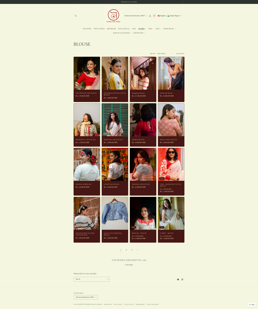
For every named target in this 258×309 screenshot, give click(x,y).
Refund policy (108, 304)
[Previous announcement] (74, 2)
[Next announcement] (184, 2)
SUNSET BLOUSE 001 (111, 184)
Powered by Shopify (96, 304)
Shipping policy (140, 304)
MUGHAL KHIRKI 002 (83, 184)
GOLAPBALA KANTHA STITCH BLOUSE (115, 94)
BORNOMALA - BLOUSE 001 (86, 140)
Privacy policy (118, 304)
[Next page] (137, 250)
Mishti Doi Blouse (166, 93)
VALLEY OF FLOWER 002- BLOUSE (113, 234)
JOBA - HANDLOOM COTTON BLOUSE (170, 185)
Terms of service (129, 304)
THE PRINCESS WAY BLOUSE (86, 93)
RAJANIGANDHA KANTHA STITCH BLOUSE (85, 234)
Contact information (153, 304)
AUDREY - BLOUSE (167, 233)
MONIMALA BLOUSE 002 (141, 184)
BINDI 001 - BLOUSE (139, 233)
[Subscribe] (107, 279)
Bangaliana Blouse (138, 93)
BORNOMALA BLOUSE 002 (113, 140)
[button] (76, 16)
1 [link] (120, 250)
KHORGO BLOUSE (138, 140)
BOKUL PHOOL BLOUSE (168, 140)
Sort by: (153, 53)
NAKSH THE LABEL (84, 304)
